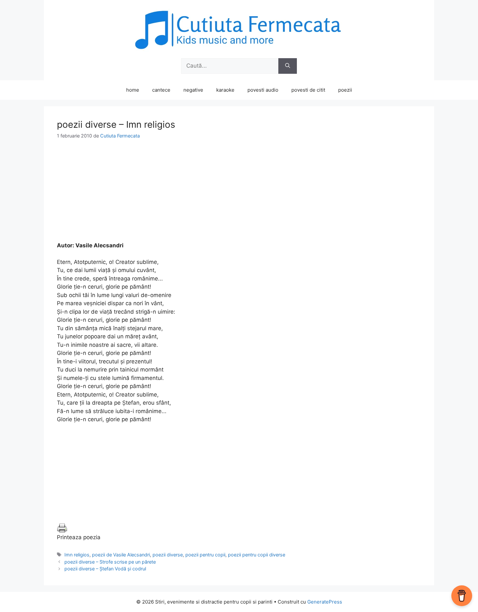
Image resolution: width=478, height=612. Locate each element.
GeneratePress (324, 602)
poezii (345, 90)
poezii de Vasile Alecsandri (121, 554)
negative (193, 90)
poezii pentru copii (205, 554)
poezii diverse (168, 554)
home (132, 90)
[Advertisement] (239, 195)
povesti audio (262, 90)
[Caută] (287, 66)
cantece (161, 90)
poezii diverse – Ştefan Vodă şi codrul (105, 568)
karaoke (225, 90)
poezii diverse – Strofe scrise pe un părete (110, 562)
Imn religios (76, 554)
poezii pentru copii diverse (256, 554)
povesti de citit (308, 90)
